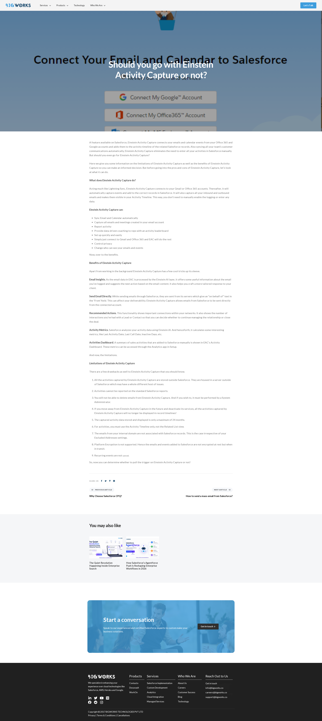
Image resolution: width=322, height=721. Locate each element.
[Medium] (107, 698)
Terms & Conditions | (107, 715)
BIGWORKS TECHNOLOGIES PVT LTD (124, 711)
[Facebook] (89, 702)
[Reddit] (95, 702)
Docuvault (134, 687)
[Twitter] (95, 698)
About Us (182, 683)
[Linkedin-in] (89, 698)
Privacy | (92, 715)
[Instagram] (101, 702)
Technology (79, 5)
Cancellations (123, 715)
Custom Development (157, 687)
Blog (180, 697)
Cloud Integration (155, 697)
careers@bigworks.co (216, 692)
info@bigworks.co (214, 687)
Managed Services (155, 701)
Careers (182, 687)
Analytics (151, 692)
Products (60, 5)
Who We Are (96, 5)
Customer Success (186, 692)
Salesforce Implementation (159, 683)
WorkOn (133, 692)
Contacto (133, 683)
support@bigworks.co (216, 697)
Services (44, 5)
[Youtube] (101, 698)
